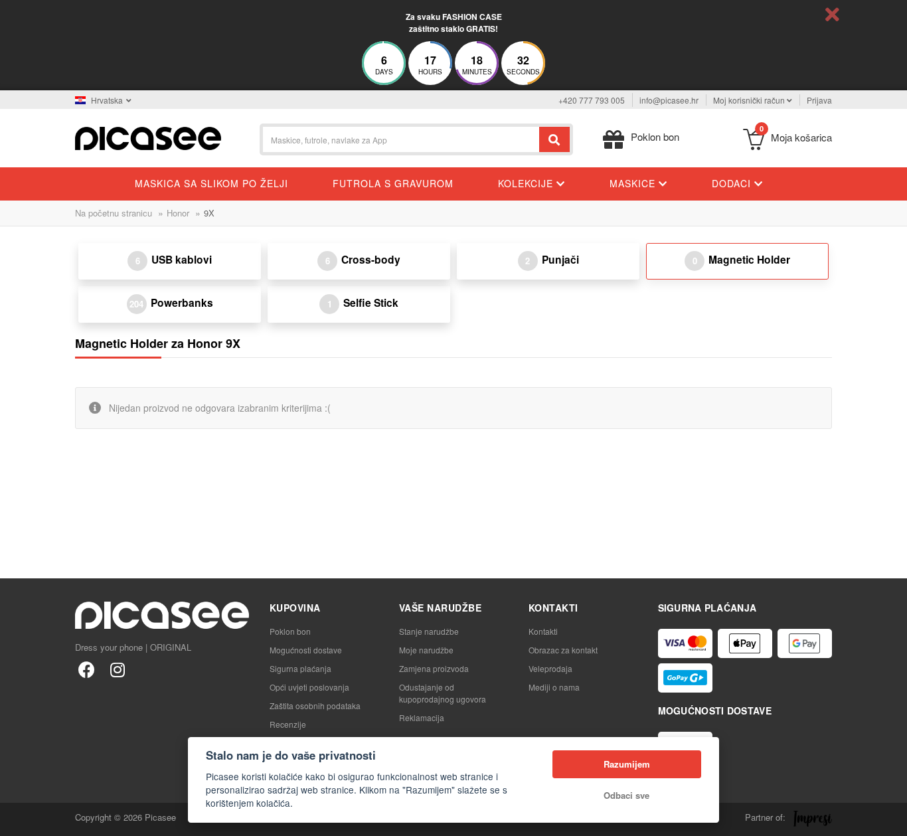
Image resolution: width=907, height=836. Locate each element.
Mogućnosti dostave (306, 649)
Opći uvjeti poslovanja (309, 687)
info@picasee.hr (669, 100)
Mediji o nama (554, 687)
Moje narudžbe (426, 649)
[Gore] (17, 818)
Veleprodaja (550, 668)
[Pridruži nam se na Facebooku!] (86, 669)
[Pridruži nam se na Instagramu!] (117, 669)
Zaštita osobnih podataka (315, 705)
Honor (178, 213)
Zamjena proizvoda (434, 668)
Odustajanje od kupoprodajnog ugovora (442, 693)
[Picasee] (148, 137)
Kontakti (543, 631)
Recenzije (288, 724)
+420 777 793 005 (591, 100)
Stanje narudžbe (429, 631)
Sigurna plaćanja (300, 668)
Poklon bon (290, 631)
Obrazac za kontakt (563, 649)
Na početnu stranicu (113, 213)
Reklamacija (421, 717)
